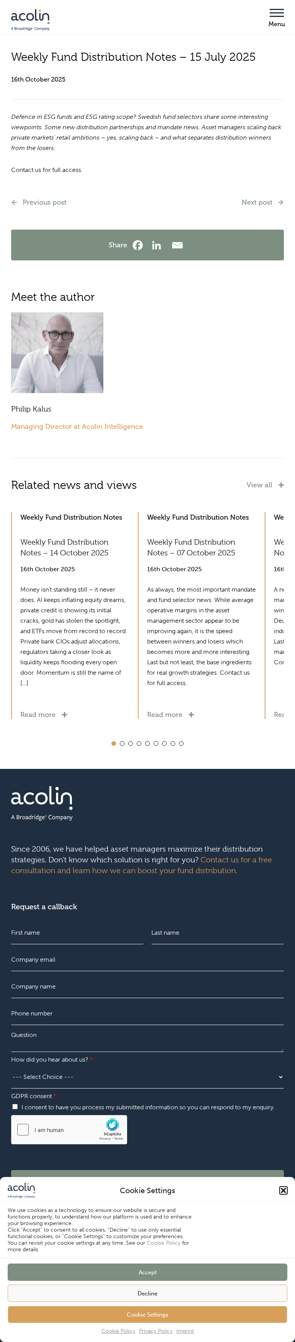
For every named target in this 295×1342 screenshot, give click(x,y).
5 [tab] (147, 743)
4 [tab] (139, 743)
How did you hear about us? (52, 1059)
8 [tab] (173, 743)
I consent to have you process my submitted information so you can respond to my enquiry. (148, 1107)
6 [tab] (156, 743)
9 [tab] (181, 743)
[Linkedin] (158, 245)
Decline (147, 1293)
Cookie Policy (164, 1243)
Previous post (44, 202)
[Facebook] (139, 245)
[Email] (177, 245)
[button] (283, 1190)
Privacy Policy (155, 1331)
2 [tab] (122, 743)
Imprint (185, 1331)
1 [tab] (113, 743)
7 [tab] (164, 743)
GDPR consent (33, 1096)
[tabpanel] (74, 615)
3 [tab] (130, 743)
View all (259, 485)
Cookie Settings (147, 1314)
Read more (38, 714)
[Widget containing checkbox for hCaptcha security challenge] (69, 1129)
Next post (257, 202)
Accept (148, 1272)
